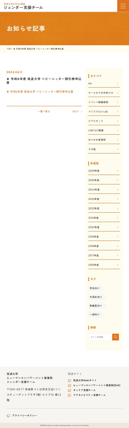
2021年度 (93, 218)
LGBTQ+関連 (95, 130)
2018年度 (93, 246)
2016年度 (93, 265)
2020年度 (94, 227)
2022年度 (93, 208)
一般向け (95, 314)
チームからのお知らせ (100, 93)
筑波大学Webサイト (85, 380)
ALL (90, 83)
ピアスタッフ (95, 121)
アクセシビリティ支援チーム (89, 395)
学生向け (95, 288)
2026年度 (94, 171)
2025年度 (93, 180)
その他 (92, 149)
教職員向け (96, 305)
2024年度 (94, 189)
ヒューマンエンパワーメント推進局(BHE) (97, 385)
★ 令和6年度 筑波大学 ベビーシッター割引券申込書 (39, 91)
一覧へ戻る (44, 111)
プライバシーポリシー (24, 415)
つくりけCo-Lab (98, 111)
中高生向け (96, 297)
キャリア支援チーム (84, 390)
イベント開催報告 (98, 102)
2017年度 (93, 255)
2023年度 (93, 199)
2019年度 (93, 237)
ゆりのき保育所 (97, 140)
